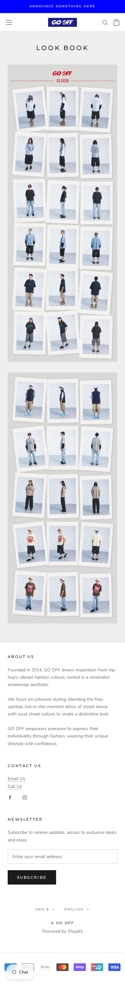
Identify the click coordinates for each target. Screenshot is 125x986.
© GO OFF (62, 923)
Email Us (16, 779)
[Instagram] (24, 797)
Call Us (15, 786)
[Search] (105, 22)
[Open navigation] (9, 22)
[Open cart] (116, 22)
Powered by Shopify (62, 931)
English (74, 909)
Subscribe (32, 877)
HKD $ (42, 909)
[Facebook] (10, 797)
